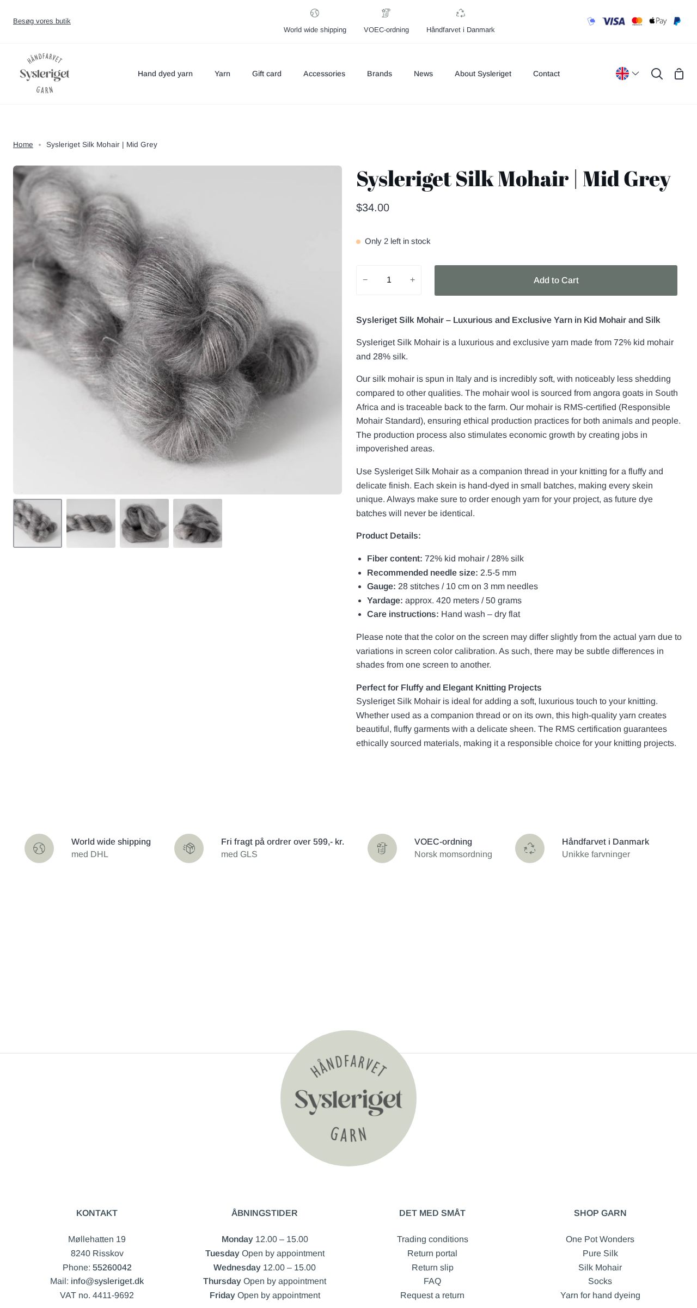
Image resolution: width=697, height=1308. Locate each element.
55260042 (112, 1267)
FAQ (432, 1281)
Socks (600, 1281)
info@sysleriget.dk (107, 1281)
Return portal (432, 1253)
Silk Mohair (600, 1267)
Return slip (433, 1267)
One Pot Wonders (600, 1239)
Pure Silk (600, 1253)
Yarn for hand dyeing (600, 1295)
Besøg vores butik (42, 21)
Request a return (432, 1295)
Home (23, 144)
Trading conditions (432, 1239)
